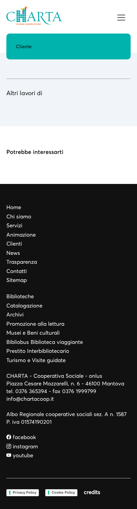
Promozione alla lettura (35, 324)
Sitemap (16, 280)
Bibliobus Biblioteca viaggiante (44, 342)
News (13, 253)
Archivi (15, 314)
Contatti (16, 271)
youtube (22, 455)
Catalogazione (24, 305)
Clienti (14, 243)
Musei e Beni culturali (33, 333)
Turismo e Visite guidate (36, 360)
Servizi (14, 225)
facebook (23, 437)
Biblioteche (20, 296)
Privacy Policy (24, 492)
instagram (24, 446)
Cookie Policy (63, 492)
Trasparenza (21, 262)
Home (13, 207)
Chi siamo (18, 216)
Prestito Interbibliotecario (37, 351)
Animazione (21, 235)
